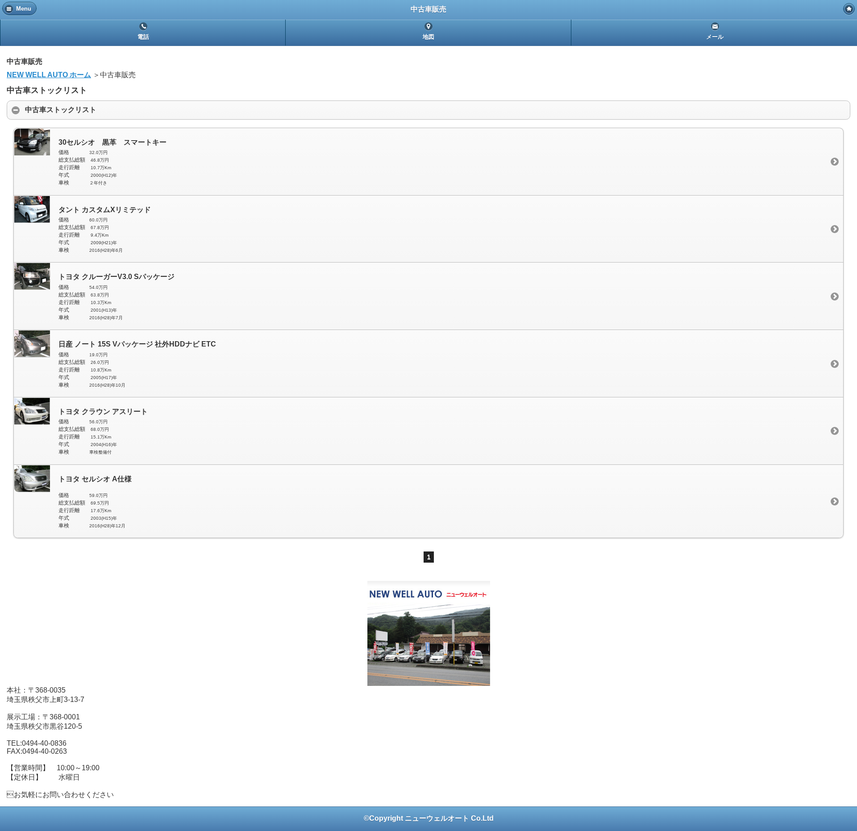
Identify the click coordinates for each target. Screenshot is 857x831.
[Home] (849, 9)
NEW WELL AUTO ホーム (49, 75)
